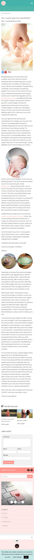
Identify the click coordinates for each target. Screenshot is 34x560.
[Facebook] (2, 72)
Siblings (5, 526)
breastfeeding (6, 186)
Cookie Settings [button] (17, 557)
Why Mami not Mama (22, 420)
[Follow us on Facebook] (28, 470)
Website (5, 455)
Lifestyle (5, 517)
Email (20, 449)
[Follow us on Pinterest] (31, 470)
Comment (6, 437)
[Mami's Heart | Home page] (3, 3)
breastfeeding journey (8, 98)
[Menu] (32, 3)
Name (5, 449)
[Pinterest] (5, 72)
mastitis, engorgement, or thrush (12, 216)
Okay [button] (26, 557)
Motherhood (6, 13)
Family (5, 513)
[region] (17, 493)
